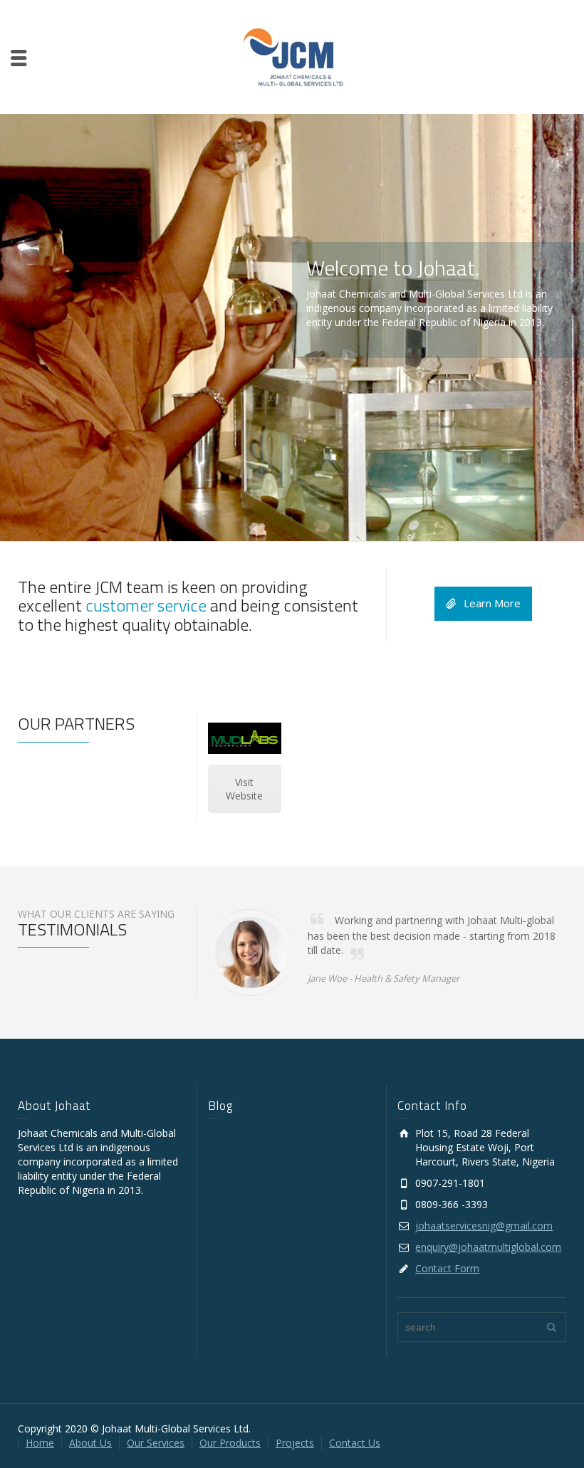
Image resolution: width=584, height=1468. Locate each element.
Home (40, 1442)
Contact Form (447, 1268)
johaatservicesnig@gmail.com (484, 1225)
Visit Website (244, 788)
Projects (295, 1442)
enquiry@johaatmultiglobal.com (488, 1247)
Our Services (155, 1442)
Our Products (230, 1442)
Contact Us (354, 1442)
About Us (90, 1442)
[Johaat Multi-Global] (292, 56)
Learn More (492, 603)
